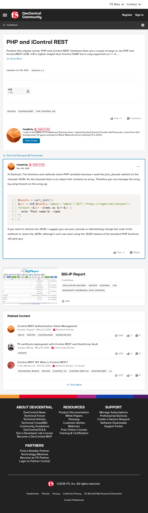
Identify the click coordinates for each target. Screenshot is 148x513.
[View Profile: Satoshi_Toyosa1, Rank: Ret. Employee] (11, 329)
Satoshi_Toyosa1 (26, 329)
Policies (46, 493)
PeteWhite (28, 129)
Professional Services (113, 416)
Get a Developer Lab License (34, 433)
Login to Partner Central (34, 461)
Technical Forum (34, 416)
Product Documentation (74, 412)
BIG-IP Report (73, 274)
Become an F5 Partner (34, 458)
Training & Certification (73, 433)
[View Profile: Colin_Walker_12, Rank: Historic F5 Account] (11, 365)
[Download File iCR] (28, 91)
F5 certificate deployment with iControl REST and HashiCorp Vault (57, 344)
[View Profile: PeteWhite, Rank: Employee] (13, 135)
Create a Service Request (113, 419)
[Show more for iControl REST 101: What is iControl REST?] (110, 371)
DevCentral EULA (34, 430)
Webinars (74, 426)
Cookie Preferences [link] (74, 500)
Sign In (139, 14)
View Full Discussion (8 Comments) (24, 155)
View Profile (31, 140)
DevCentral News (34, 412)
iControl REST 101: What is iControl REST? (42, 362)
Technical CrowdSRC (34, 423)
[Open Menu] (142, 25)
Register (127, 14)
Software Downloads (113, 423)
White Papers (74, 416)
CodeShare (12, 25)
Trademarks (32, 493)
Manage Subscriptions (113, 412)
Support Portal (113, 426)
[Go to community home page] (26, 15)
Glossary (74, 419)
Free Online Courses (74, 430)
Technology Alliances (34, 454)
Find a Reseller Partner (34, 451)
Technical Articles (34, 419)
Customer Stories (74, 423)
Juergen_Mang (25, 347)
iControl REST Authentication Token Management (47, 326)
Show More (16, 58)
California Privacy (72, 493)
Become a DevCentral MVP (34, 436)
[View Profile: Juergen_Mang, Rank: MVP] (11, 347)
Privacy (56, 493)
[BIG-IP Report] (30, 286)
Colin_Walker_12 (26, 366)
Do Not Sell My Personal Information (103, 493)
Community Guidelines (34, 426)
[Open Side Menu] (5, 15)
